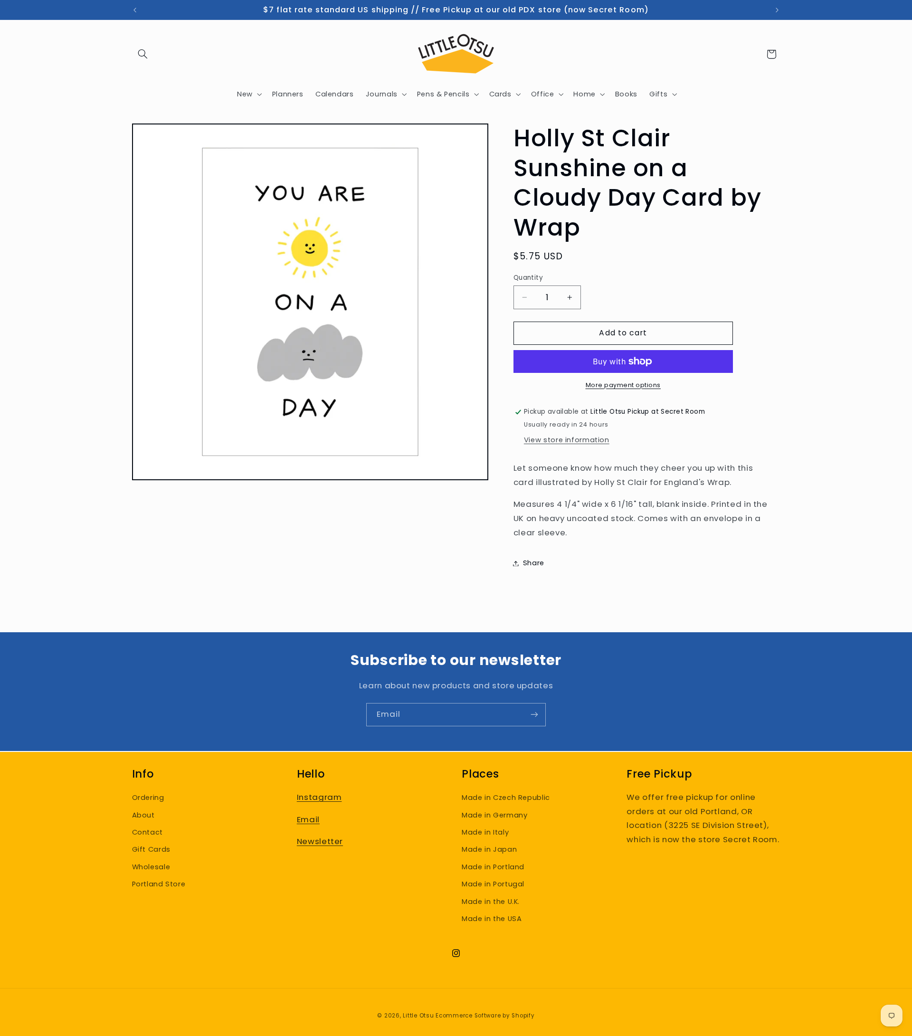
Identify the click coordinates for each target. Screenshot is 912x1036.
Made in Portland (493, 867)
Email (308, 819)
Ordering (148, 797)
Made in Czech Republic (506, 797)
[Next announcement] (777, 9)
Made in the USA (492, 918)
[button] (143, 54)
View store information (566, 440)
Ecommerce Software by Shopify (485, 1015)
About (143, 815)
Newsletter (320, 841)
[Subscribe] (534, 714)
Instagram (319, 797)
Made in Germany (494, 815)
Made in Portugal (493, 884)
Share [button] (533, 563)
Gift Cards (151, 849)
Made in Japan (489, 849)
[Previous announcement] (134, 9)
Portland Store (159, 884)
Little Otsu (418, 1015)
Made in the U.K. (491, 901)
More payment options (623, 385)
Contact (147, 832)
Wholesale (151, 867)
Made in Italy (485, 832)
